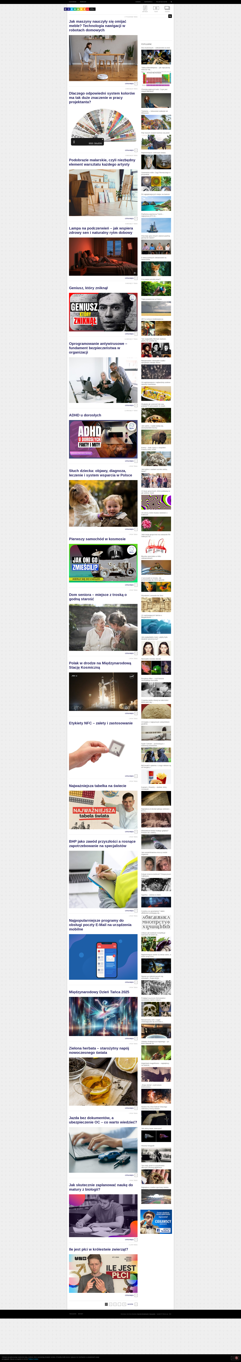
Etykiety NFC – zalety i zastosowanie (101, 723)
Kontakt (80, 1314)
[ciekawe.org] (80, 10)
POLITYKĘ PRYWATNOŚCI (143, 1314)
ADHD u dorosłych (85, 415)
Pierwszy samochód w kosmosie (97, 539)
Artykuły (145, 11)
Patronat (83, 2)
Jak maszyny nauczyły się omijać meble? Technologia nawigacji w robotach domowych (97, 25)
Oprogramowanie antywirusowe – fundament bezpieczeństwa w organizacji (98, 348)
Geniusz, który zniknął (88, 288)
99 (124, 1304)
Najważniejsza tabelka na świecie (97, 786)
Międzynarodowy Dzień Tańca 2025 (99, 992)
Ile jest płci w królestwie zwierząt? (98, 1249)
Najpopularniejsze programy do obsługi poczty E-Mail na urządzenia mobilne (100, 924)
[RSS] (171, 2)
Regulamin (72, 1314)
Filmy (156, 11)
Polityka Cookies (33, 1359)
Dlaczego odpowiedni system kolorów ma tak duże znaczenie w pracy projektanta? (102, 97)
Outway (87, 1314)
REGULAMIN (152, 1314)
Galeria (167, 11)
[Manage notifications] (236, 1357)
